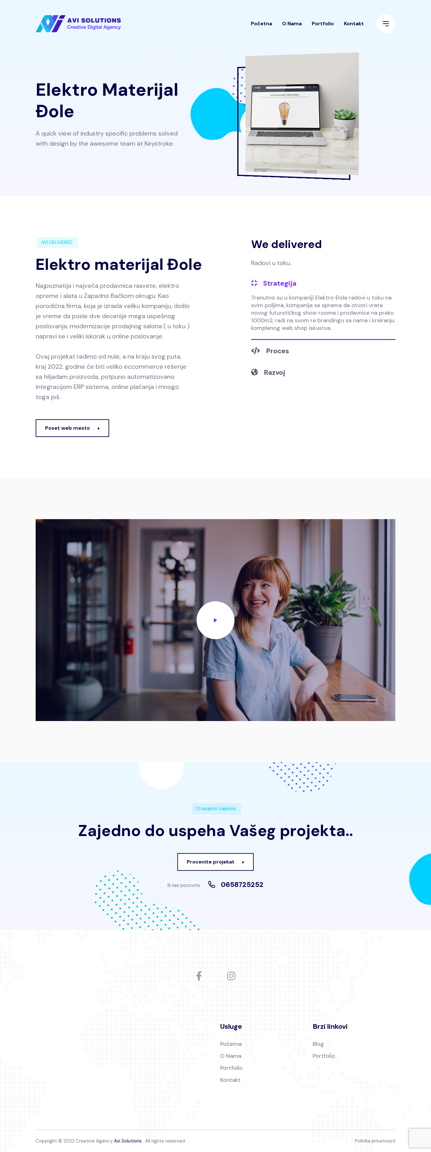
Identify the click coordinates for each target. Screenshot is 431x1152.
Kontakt (354, 23)
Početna (261, 23)
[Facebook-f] (199, 976)
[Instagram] (231, 976)
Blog (318, 1044)
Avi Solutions (128, 1141)
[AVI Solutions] (78, 23)
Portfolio (323, 23)
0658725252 (242, 885)
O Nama (292, 23)
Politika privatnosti (375, 1141)
